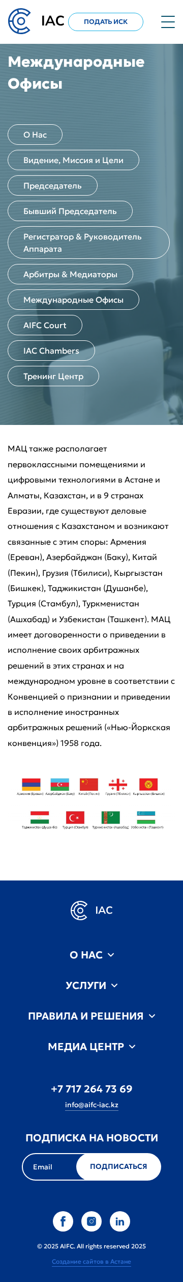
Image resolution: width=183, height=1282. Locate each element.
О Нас (35, 134)
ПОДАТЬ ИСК (106, 21)
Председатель (52, 185)
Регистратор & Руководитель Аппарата (82, 242)
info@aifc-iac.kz (91, 1104)
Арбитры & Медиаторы (70, 274)
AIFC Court (45, 325)
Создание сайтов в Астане (91, 1261)
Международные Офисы (73, 300)
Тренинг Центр (53, 376)
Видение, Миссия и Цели (73, 160)
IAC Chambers (51, 350)
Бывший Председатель (70, 211)
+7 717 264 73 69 (92, 1089)
